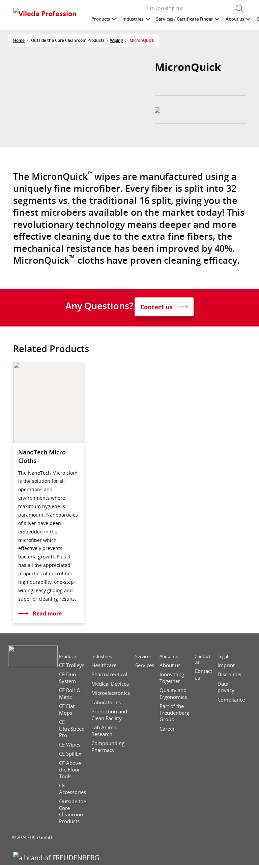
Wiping (116, 40)
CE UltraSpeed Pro (72, 728)
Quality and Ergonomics (173, 693)
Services (143, 656)
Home (19, 40)
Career (167, 729)
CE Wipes (69, 744)
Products (68, 656)
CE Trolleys (71, 665)
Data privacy (226, 687)
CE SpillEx (70, 754)
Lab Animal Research (104, 730)
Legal (223, 656)
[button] (104, 19)
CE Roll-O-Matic (70, 693)
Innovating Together (172, 677)
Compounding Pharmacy (107, 746)
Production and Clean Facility (109, 715)
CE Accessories (72, 788)
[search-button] (239, 8)
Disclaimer (230, 674)
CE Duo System (67, 677)
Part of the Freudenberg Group (174, 713)
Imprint (226, 665)
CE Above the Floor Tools (70, 770)
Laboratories (106, 702)
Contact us (202, 659)
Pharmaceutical (109, 674)
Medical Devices (110, 684)
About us (169, 656)
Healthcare (103, 665)
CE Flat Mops (67, 709)
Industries (101, 656)
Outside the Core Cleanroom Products (72, 811)
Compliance (231, 700)
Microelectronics (110, 693)
